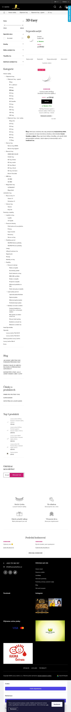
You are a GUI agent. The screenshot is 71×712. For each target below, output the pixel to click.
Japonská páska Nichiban (16, 294)
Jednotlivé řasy (7, 193)
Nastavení (13, 709)
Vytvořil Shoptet (63, 676)
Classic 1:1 (10, 198)
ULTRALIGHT (11, 187)
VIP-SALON (26, 668)
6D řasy (11, 98)
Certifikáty (38, 575)
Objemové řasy (10, 76)
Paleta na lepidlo (13, 268)
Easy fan (10, 209)
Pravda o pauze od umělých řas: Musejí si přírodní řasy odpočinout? (12, 367)
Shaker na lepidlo (14, 279)
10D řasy (11, 110)
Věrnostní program (40, 588)
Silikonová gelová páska (15, 300)
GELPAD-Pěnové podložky (15, 245)
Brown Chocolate (12, 173)
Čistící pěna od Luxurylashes (15, 226)
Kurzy (4, 344)
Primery (10, 229)
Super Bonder (7, 398)
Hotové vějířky (7, 74)
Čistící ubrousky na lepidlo (16, 289)
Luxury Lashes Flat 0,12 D (13, 333)
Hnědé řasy (11, 157)
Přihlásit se (16, 475)
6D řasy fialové (12, 165)
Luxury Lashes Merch (9, 341)
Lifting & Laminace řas (12, 251)
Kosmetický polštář (14, 270)
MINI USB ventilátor (14, 276)
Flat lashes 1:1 (11, 201)
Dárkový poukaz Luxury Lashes (11, 338)
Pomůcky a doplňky (8, 212)
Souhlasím (57, 704)
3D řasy (11, 90)
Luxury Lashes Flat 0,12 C (13, 336)
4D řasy (11, 93)
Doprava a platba (40, 572)
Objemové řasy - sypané (14, 79)
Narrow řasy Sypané (13, 148)
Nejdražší (40, 59)
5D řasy (11, 96)
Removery (10, 234)
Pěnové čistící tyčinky (15, 319)
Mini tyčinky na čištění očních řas (15, 315)
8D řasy (11, 107)
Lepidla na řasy (10, 215)
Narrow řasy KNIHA (13, 146)
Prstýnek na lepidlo (14, 282)
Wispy (10, 82)
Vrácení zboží (39, 569)
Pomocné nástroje (12, 265)
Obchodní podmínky (41, 578)
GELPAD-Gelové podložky (14, 243)
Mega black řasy (10, 184)
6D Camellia (12, 101)
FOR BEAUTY (42, 668)
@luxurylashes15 (15, 572)
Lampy (8, 248)
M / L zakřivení (13, 85)
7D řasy (11, 104)
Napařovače (9, 254)
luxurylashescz (10, 572)
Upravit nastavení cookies (44, 676)
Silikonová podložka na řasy (15, 285)
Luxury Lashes (5, 572)
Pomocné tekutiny (11, 223)
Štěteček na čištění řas (15, 325)
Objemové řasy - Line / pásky (15, 118)
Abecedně (64, 59)
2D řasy (11, 87)
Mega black (11, 190)
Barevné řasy (9, 151)
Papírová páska (13, 297)
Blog (37, 585)
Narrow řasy (9, 143)
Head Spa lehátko (8, 327)
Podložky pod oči (10, 240)
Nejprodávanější (52, 59)
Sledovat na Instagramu (50, 616)
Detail (47, 101)
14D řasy (11, 115)
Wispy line (12, 121)
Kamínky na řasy (10, 259)
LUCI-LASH (34, 668)
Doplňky (8, 262)
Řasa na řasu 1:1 (10, 196)
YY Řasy (11, 140)
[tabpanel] (36, 41)
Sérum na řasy (11, 237)
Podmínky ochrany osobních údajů (45, 582)
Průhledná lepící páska (15, 303)
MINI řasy (8, 176)
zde (47, 705)
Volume (10, 207)
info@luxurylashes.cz (14, 567)
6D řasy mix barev (12, 171)
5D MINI (10, 182)
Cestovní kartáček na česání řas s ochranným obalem (15, 310)
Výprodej (5, 330)
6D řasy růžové (12, 168)
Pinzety (8, 257)
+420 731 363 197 (12, 563)
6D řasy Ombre (12, 160)
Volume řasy (9, 204)
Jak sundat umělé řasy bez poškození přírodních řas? (11, 361)
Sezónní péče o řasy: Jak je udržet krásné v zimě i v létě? (12, 373)
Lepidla (10, 218)
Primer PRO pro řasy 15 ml (11, 394)
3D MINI (10, 179)
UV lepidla (10, 221)
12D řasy (11, 112)
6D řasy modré (12, 162)
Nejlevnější (29, 59)
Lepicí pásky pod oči (13, 292)
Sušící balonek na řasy (15, 273)
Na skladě (15, 38)
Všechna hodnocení (35, 553)
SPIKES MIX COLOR (13, 154)
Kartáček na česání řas (15, 322)
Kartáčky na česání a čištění (15, 305)
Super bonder (11, 232)
